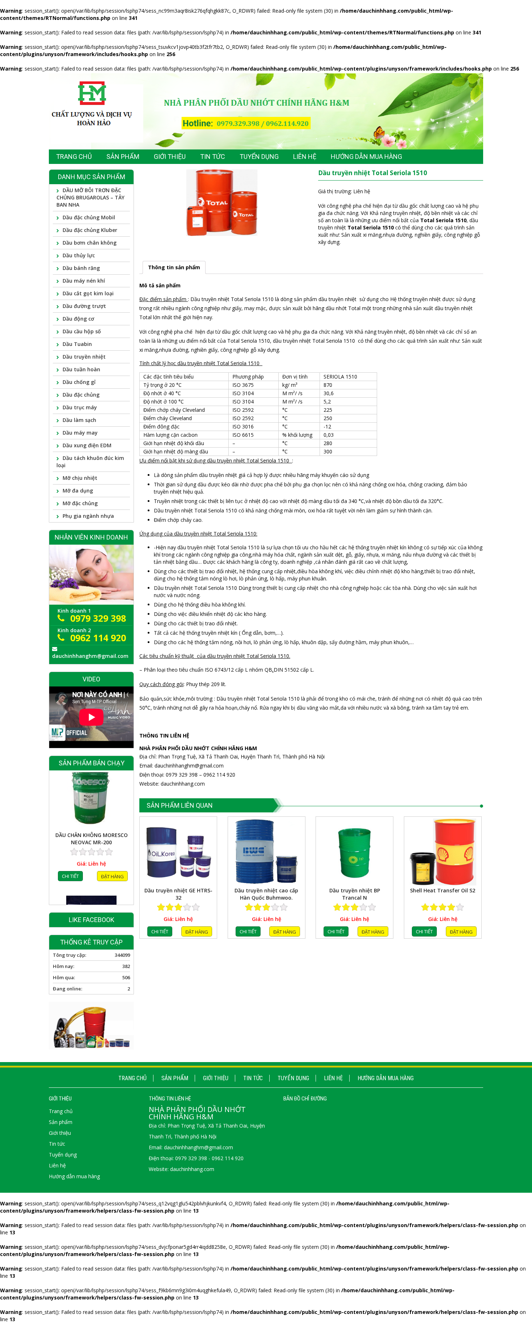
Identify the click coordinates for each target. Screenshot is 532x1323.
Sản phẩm (174, 1078)
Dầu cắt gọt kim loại (88, 293)
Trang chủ (132, 1078)
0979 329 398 (98, 618)
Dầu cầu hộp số (82, 331)
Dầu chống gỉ (79, 382)
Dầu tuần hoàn (81, 369)
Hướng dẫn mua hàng (386, 1078)
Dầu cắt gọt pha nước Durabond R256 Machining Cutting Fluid (91, 851)
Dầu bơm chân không (90, 242)
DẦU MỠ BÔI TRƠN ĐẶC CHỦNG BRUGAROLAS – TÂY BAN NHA (90, 197)
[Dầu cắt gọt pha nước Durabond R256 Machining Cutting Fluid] (91, 809)
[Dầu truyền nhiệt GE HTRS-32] (178, 852)
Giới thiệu (215, 1078)
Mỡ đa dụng (78, 490)
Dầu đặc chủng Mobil (89, 217)
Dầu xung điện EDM (87, 445)
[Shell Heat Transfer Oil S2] (443, 852)
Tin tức (253, 1078)
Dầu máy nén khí (84, 280)
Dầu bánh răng (81, 268)
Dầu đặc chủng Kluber (90, 230)
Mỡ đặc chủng (80, 503)
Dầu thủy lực (79, 255)
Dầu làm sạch (79, 420)
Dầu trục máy (80, 407)
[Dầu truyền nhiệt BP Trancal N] (354, 852)
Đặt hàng (196, 932)
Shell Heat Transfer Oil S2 (442, 890)
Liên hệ (333, 1078)
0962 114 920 (98, 637)
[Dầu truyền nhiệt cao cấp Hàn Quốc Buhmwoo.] (266, 852)
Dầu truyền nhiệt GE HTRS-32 (178, 894)
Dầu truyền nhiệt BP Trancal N (354, 894)
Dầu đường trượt (84, 306)
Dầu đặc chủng (81, 394)
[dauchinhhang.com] (266, 110)
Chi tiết (159, 931)
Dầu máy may (80, 432)
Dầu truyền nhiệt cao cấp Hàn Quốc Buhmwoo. (266, 894)
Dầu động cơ (78, 318)
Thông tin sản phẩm (174, 267)
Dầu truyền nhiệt (84, 356)
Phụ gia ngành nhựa (88, 515)
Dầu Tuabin (77, 344)
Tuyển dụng (293, 1078)
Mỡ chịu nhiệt (80, 477)
